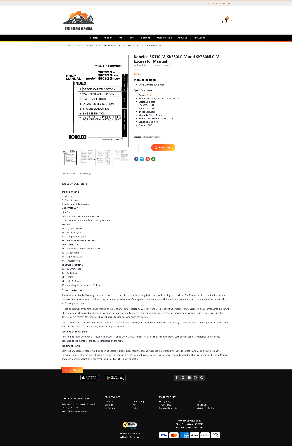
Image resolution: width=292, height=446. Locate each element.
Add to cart (165, 147)
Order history (138, 401)
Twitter (141, 159)
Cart (199, 401)
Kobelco (150, 95)
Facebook (136, 159)
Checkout (201, 405)
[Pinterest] (202, 378)
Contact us (110, 405)
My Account (110, 408)
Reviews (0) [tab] (85, 173)
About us (109, 401)
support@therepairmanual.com (75, 411)
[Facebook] (177, 378)
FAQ (134, 405)
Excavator (148, 137)
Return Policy (165, 405)
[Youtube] (189, 378)
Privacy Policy (165, 401)
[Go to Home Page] (62, 45)
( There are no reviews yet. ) (160, 65)
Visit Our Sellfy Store (206, 408)
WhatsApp (153, 159)
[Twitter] (183, 378)
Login (134, 408)
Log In (214, 3)
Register (226, 3)
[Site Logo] (79, 20)
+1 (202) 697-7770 (70, 408)
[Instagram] (195, 378)
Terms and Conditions (169, 408)
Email (147, 159)
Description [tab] (68, 173)
